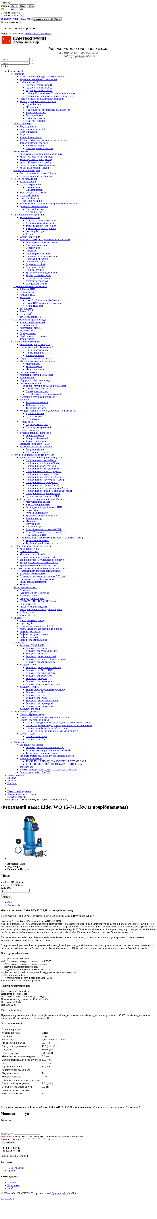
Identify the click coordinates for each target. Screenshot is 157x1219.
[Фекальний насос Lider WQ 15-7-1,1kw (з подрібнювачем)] (30, 858)
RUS (16, 9)
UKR (7, 9)
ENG (26, 9)
